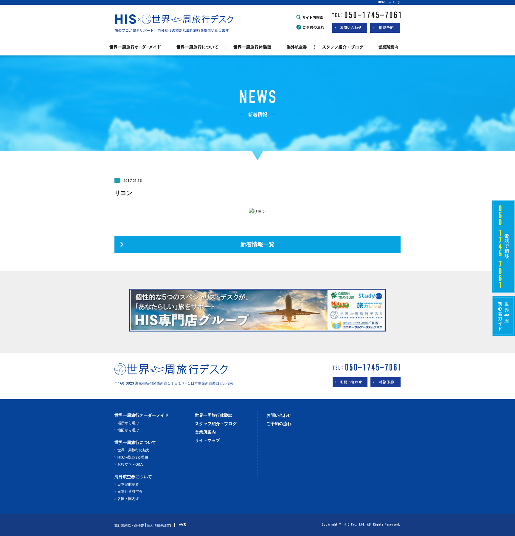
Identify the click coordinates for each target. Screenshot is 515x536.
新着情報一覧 (257, 244)
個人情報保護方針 (160, 525)
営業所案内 (205, 432)
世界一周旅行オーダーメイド (141, 415)
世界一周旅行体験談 (213, 415)
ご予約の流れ (278, 423)
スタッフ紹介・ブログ (216, 423)
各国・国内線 (128, 499)
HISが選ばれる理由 (132, 457)
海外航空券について (133, 476)
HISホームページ (389, 2)
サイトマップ (207, 440)
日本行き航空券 (129, 491)
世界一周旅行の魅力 (133, 450)
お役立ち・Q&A (130, 464)
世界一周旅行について (135, 442)
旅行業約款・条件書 (129, 525)
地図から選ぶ (128, 430)
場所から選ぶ (128, 423)
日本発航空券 (128, 484)
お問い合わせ (278, 415)
